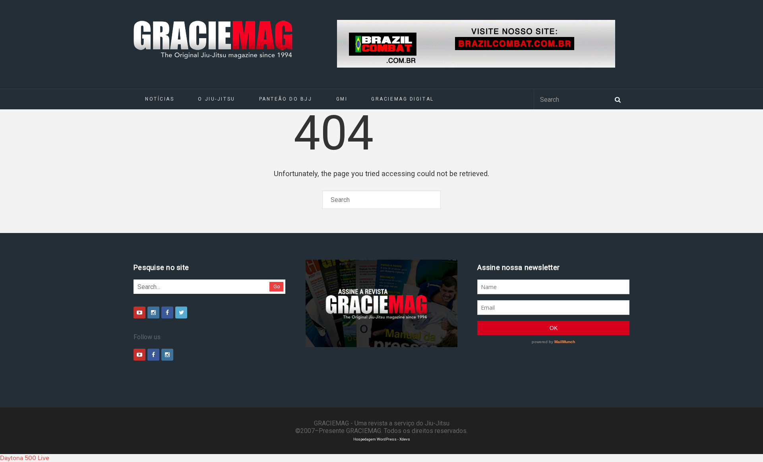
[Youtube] (139, 312)
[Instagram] (153, 312)
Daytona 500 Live (24, 458)
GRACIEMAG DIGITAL (402, 99)
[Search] (617, 99)
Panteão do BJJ (285, 99)
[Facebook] (167, 312)
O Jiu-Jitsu (216, 99)
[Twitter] (181, 312)
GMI (342, 99)
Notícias (159, 99)
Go (276, 286)
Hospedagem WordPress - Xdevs (381, 439)
